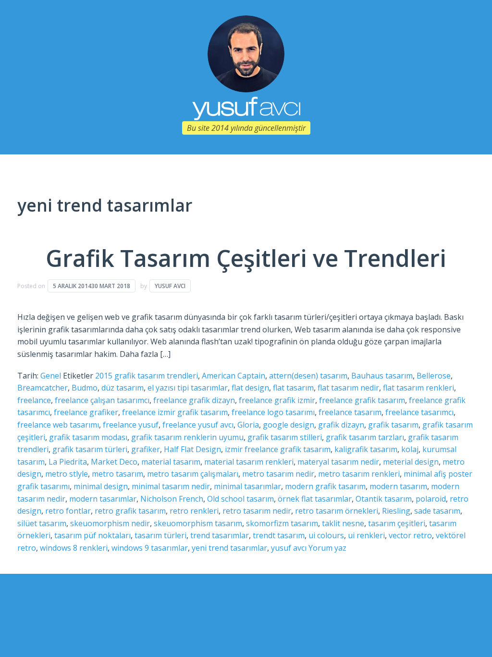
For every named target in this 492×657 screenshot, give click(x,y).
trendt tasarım (279, 535)
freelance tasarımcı (419, 412)
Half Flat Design (192, 449)
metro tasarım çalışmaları (192, 473)
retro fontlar (68, 510)
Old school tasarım (240, 498)
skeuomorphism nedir (110, 523)
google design (288, 424)
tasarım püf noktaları (92, 535)
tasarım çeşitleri (396, 523)
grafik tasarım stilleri (284, 437)
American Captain (233, 375)
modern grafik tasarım (325, 486)
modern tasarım (398, 486)
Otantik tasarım (384, 498)
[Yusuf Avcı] (246, 53)
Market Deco (114, 461)
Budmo (85, 387)
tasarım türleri (160, 535)
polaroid (431, 498)
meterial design (411, 461)
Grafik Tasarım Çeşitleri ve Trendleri (246, 258)
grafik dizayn (341, 424)
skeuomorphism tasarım (198, 523)
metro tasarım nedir (278, 473)
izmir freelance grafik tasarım (278, 449)
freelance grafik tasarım (362, 400)
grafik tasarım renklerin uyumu (187, 437)
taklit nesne (343, 523)
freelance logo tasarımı (273, 412)
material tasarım (170, 461)
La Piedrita (68, 461)
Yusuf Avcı (170, 286)
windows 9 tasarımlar (149, 548)
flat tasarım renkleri (418, 387)
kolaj (409, 449)
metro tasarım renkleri (359, 473)
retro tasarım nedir (256, 510)
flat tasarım (293, 387)
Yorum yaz (327, 548)
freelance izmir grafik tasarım (175, 412)
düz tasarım (122, 387)
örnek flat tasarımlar (315, 498)
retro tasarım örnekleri (336, 510)
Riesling (396, 510)
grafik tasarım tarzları (365, 437)
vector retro (410, 535)
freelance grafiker (86, 412)
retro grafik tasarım (130, 510)
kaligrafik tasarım (365, 449)
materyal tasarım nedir (338, 461)
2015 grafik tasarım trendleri (146, 375)
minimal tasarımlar (247, 486)
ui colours (326, 535)
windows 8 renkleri (74, 548)
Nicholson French (171, 498)
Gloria (248, 424)
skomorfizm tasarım (282, 523)
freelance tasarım (350, 412)
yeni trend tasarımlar (229, 548)
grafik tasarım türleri (89, 449)
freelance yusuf (131, 424)
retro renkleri (194, 510)
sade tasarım (437, 510)
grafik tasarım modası (88, 437)
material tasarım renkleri (249, 461)
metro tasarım (117, 473)
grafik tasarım (393, 424)
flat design (250, 387)
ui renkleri (366, 535)
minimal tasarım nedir (171, 486)
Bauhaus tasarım (382, 375)
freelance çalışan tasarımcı (102, 400)
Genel (50, 375)
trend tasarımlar (219, 535)
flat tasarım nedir (348, 387)
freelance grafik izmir (277, 400)
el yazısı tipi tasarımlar (188, 387)
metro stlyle (66, 473)
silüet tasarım (41, 523)
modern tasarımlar (102, 498)
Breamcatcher (42, 387)
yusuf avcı (289, 548)
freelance (34, 400)
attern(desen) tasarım (308, 375)
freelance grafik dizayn (194, 400)
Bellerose (434, 375)
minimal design (101, 486)
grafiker (145, 449)
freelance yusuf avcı (198, 424)
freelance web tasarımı (58, 424)
